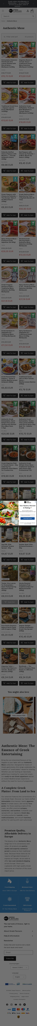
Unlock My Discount (27, 518)
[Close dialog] (36, 502)
